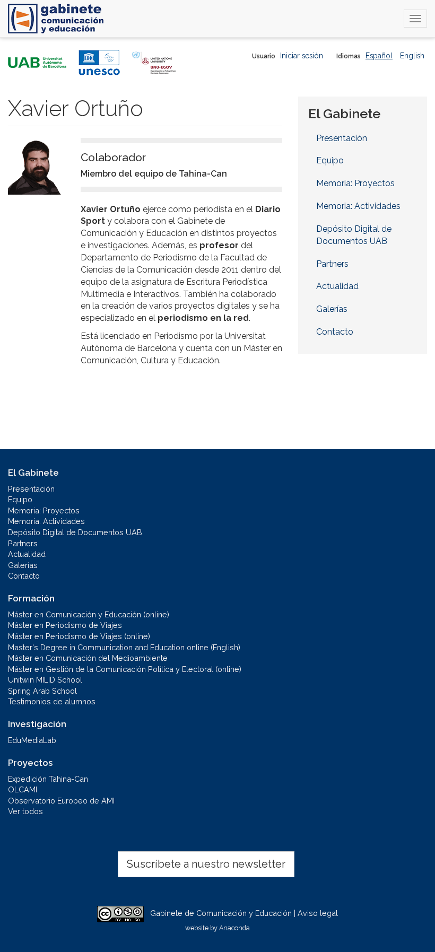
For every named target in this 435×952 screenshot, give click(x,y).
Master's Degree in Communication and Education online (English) (124, 647)
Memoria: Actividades (358, 206)
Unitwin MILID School (45, 679)
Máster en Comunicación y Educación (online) (88, 614)
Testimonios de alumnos (51, 701)
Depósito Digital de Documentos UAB (354, 235)
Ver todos (25, 811)
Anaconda (234, 928)
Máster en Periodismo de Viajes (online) (79, 636)
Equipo (330, 160)
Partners (332, 264)
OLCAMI (22, 789)
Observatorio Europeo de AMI (61, 800)
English (412, 55)
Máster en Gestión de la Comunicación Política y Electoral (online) (124, 669)
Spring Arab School (42, 690)
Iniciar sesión (301, 55)
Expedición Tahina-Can (48, 778)
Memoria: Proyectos (355, 183)
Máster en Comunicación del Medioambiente (88, 657)
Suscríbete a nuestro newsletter (206, 864)
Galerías (331, 309)
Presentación (341, 138)
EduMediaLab (32, 740)
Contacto (334, 332)
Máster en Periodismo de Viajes (65, 625)
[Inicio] (55, 18)
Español (379, 55)
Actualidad (337, 286)
